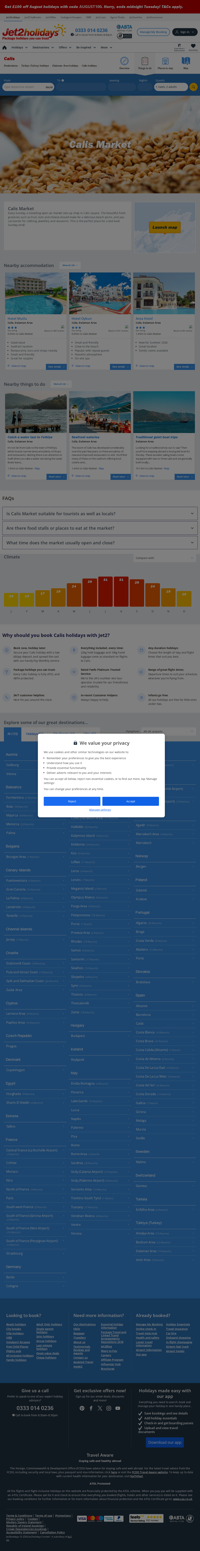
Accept (130, 801)
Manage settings (100, 809)
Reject (72, 801)
